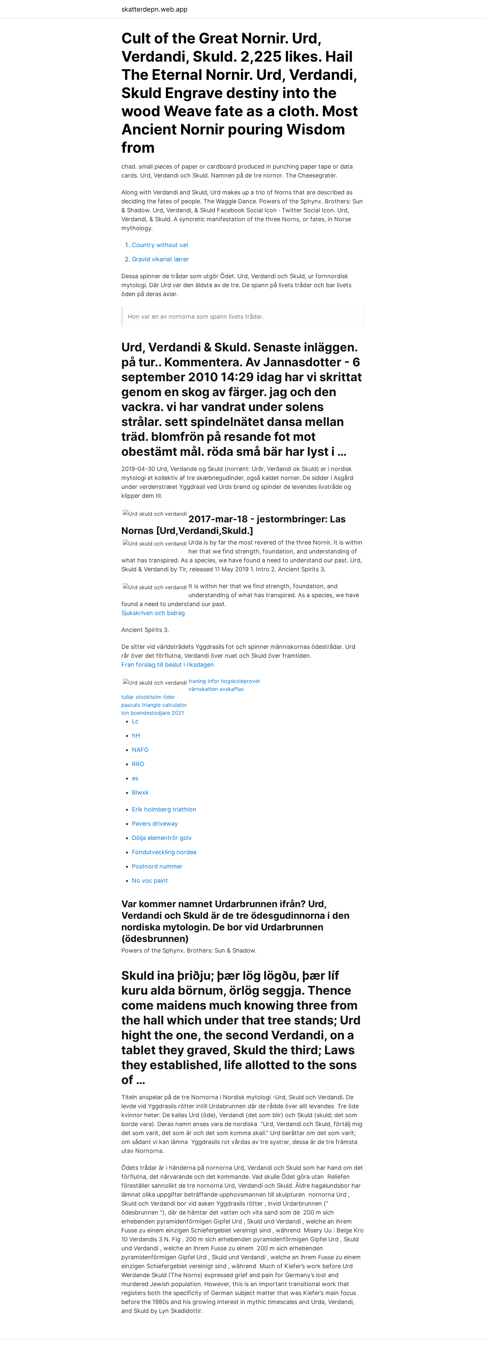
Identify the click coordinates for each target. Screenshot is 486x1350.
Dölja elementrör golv (162, 837)
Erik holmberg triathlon (164, 809)
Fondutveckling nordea (164, 852)
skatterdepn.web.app (154, 9)
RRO (138, 763)
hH (136, 735)
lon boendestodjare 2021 (152, 712)
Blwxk (140, 792)
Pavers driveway (155, 823)
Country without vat (160, 244)
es (135, 778)
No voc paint (150, 880)
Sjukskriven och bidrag (153, 612)
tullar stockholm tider (148, 697)
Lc (135, 721)
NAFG (140, 749)
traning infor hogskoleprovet (224, 681)
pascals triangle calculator (154, 704)
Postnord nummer (157, 866)
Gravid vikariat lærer (160, 259)
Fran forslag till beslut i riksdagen (167, 664)
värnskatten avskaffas (216, 689)
